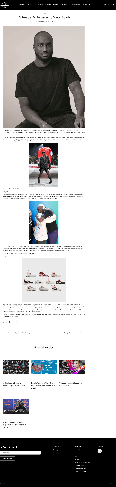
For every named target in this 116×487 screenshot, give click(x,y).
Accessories (65, 5)
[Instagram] (100, 451)
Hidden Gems (76, 5)
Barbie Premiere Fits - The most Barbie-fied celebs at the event (43, 385)
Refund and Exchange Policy (82, 462)
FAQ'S (76, 456)
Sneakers (22, 5)
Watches (40, 5)
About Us (77, 450)
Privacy (77, 459)
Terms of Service (79, 465)
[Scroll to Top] (112, 477)
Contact (77, 453)
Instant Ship (86, 5)
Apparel (55, 5)
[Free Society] (4, 5)
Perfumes (48, 5)
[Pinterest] (13, 322)
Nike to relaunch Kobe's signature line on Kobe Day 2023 (14, 424)
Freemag (55, 450)
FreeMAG (44, 13)
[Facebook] (9, 322)
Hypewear (31, 5)
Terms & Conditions (80, 471)
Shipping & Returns (80, 468)
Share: (5, 322)
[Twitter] (17, 322)
